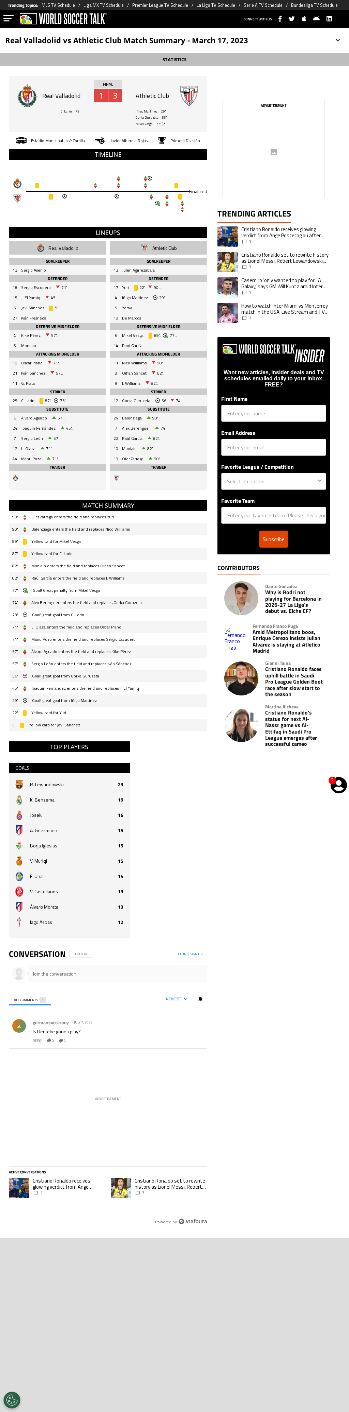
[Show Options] (319, 481)
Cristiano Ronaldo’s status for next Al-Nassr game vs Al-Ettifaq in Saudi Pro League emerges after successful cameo (291, 728)
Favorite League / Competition (257, 467)
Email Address (238, 433)
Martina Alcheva (282, 706)
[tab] (30, 999)
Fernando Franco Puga (275, 626)
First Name (234, 399)
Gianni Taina (278, 663)
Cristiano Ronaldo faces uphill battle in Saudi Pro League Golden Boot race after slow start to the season (294, 681)
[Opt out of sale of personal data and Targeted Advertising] (11, 1400)
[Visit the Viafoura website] (192, 1221)
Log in (181, 954)
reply (37, 1040)
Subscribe (274, 539)
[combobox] (271, 481)
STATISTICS (174, 59)
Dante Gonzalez (281, 586)
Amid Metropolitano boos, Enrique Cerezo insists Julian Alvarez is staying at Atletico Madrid (286, 641)
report (196, 1040)
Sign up (196, 954)
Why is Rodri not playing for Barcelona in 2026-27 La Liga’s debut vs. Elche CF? (293, 601)
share (182, 1040)
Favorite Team (238, 501)
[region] (108, 1088)
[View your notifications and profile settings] (200, 999)
